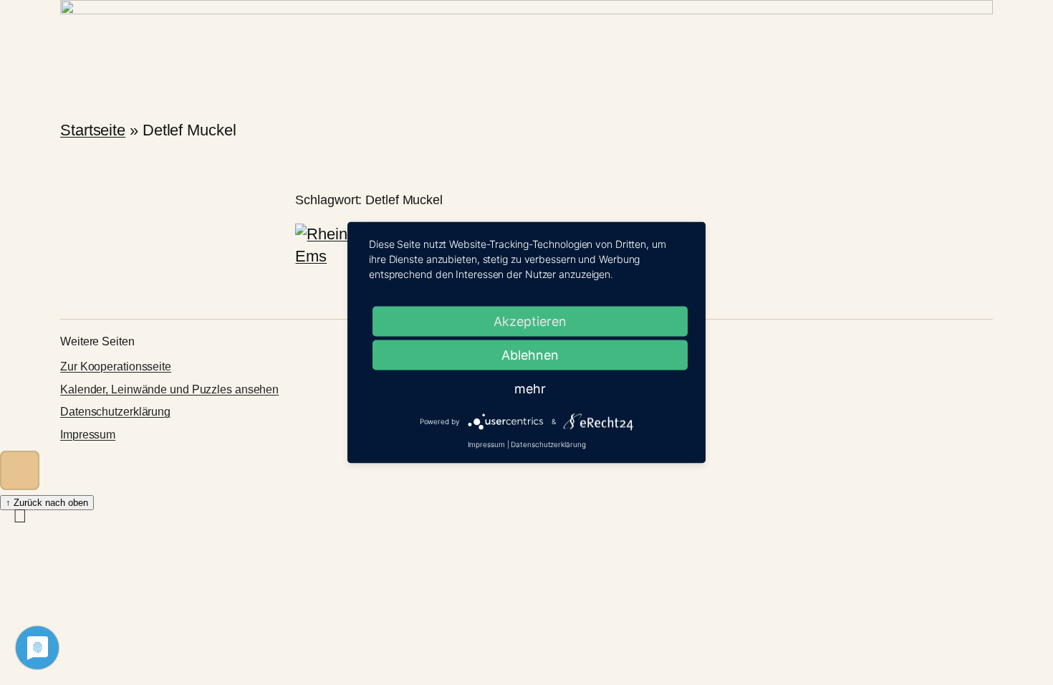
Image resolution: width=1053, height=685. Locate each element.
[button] (19, 470)
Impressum (87, 434)
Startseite (92, 130)
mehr (530, 388)
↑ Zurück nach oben (47, 502)
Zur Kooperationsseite (115, 366)
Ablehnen (530, 355)
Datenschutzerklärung (115, 412)
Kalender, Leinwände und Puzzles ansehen (169, 389)
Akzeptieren (530, 321)
